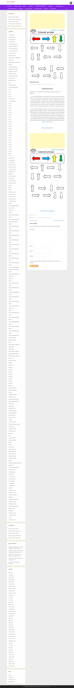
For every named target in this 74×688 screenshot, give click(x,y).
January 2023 (11, 609)
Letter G (10, 237)
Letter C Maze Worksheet (14, 219)
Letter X (10, 324)
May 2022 (11, 622)
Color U (10, 144)
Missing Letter (11, 346)
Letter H (10, 242)
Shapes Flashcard (12, 449)
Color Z (10, 155)
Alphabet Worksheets (13, 76)
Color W (10, 148)
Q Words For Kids (12, 428)
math (57, 106)
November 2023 (12, 588)
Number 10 (11, 367)
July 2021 (11, 643)
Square (10, 460)
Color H (10, 114)
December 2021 (12, 634)
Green (10, 189)
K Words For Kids (12, 198)
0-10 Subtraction (12, 37)
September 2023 (12, 593)
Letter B (10, 212)
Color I (10, 116)
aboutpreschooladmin (43, 84)
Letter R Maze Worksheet (14, 296)
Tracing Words (11, 483)
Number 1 (10, 362)
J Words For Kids (12, 196)
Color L (10, 123)
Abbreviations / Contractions (14, 57)
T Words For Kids (12, 469)
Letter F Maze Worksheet (14, 235)
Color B (10, 96)
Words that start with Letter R (15, 23)
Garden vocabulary (12, 182)
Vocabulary (50, 6)
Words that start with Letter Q (15, 26)
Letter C (10, 217)
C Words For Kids (12, 85)
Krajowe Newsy (12, 554)
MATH (10, 342)
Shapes (46, 8)
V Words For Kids (12, 492)
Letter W (10, 319)
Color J (10, 119)
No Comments (51, 84)
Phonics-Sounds (18, 6)
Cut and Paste (11, 162)
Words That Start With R (14, 21)
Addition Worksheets (13, 66)
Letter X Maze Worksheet (14, 326)
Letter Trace (11, 308)
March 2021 (11, 652)
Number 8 (11, 383)
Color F (10, 110)
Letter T (10, 303)
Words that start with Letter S (15, 19)
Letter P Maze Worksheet (14, 287)
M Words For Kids (12, 337)
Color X (10, 151)
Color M (10, 126)
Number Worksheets (13, 390)
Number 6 (11, 378)
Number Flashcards (12, 387)
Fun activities (11, 178)
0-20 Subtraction (12, 39)
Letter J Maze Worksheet (14, 253)
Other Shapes (11, 406)
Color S (10, 139)
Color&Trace (11, 158)
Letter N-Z (11, 278)
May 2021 (11, 647)
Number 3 (11, 371)
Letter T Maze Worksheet (14, 305)
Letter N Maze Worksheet (14, 274)
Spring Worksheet (12, 456)
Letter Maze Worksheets (14, 269)
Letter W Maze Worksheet (14, 321)
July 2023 (11, 597)
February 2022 (12, 629)
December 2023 (12, 586)
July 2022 (11, 618)
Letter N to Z (11, 276)
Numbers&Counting (13, 394)
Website (31, 256)
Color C (10, 103)
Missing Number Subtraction (14, 355)
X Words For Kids (12, 513)
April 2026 (11, 574)
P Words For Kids (12, 408)
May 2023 (11, 602)
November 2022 (12, 613)
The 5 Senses (11, 474)
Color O (10, 130)
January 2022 (11, 631)
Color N (10, 128)
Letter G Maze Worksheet (14, 239)
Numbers (31, 6)
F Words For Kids (12, 169)
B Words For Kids (12, 80)
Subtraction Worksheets (13, 467)
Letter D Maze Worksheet (14, 226)
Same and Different (13, 440)
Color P (10, 132)
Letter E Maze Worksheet (14, 230)
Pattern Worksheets (13, 410)
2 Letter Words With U (13, 48)
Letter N (10, 271)
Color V (10, 146)
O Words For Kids (12, 396)
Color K (10, 121)
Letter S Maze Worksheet (14, 301)
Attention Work (12, 78)
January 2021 (11, 656)
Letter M (10, 264)
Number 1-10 (11, 365)
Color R (10, 137)
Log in (10, 674)
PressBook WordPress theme (46, 686)
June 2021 (11, 645)
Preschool (9, 6)
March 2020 (11, 661)
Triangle (10, 487)
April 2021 (11, 650)
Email (31, 251)
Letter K (10, 255)
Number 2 (11, 369)
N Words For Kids (12, 360)
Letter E (10, 228)
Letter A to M (11, 208)
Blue (9, 82)
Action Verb (11, 60)
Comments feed (12, 679)
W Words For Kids (12, 503)
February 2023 (12, 606)
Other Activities (29, 8)
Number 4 (11, 374)
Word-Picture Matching (13, 506)
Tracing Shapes (12, 481)
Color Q (10, 135)
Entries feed (11, 677)
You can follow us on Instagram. (47, 210)
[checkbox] (71, 3)
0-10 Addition (11, 35)
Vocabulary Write (12, 501)
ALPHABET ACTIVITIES (40, 6)
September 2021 (12, 640)
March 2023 (11, 604)
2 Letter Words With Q (13, 46)
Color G (10, 112)
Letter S (10, 299)
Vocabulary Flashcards (13, 499)
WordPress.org (12, 681)
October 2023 (11, 590)
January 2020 (11, 666)
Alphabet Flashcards (13, 71)
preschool (47, 217)
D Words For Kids (12, 164)
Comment (32, 229)
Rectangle (11, 433)
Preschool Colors (12, 421)
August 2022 (11, 615)
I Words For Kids (12, 194)
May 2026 (11, 572)
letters (54, 112)
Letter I (10, 246)
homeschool (43, 217)
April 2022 (11, 625)
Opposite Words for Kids (14, 399)
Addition (10, 64)
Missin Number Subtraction (14, 344)
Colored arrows (37, 217)
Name (31, 246)
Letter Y (10, 328)
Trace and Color (12, 476)
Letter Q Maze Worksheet (14, 292)
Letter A (10, 203)
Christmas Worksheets (12, 8)
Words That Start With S (14, 16)
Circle (10, 89)
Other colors (11, 403)
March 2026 (11, 577)
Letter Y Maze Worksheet (14, 330)
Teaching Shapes (12, 472)
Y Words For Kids (12, 515)
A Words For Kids (12, 55)
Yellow (10, 517)
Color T (10, 142)
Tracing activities (12, 478)
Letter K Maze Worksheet (14, 258)
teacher (50, 217)
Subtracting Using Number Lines (15, 462)
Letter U (10, 310)
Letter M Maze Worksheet (14, 267)
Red (9, 435)
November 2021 (12, 636)
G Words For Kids (12, 180)
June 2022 (11, 620)
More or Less (11, 358)
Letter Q (10, 289)
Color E (10, 107)
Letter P (10, 285)
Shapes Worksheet (12, 451)
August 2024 (11, 581)
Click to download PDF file (47, 127)
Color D (10, 105)
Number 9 (11, 385)
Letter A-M (11, 210)
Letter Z (10, 333)
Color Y (10, 153)
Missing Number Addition (14, 351)
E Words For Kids (12, 167)
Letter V (10, 315)
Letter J (10, 251)
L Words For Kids (12, 201)
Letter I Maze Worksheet (14, 248)
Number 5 (11, 376)
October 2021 (11, 638)
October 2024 (11, 579)
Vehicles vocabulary (13, 494)
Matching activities (12, 340)
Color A (10, 94)
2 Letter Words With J (13, 44)
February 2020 (12, 663)
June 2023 (11, 600)
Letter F (10, 233)
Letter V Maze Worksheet (14, 317)
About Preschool (11, 1)
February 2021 (11, 654)
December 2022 (12, 611)
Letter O (10, 280)
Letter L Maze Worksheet (14, 262)
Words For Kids (38, 8)
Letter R (10, 294)
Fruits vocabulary (12, 176)
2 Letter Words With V (13, 50)
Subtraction (11, 465)
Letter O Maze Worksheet (14, 283)
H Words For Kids (12, 192)
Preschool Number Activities (14, 424)
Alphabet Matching (12, 73)
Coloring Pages (59, 6)
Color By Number (12, 101)
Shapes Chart (11, 447)
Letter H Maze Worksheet (14, 244)
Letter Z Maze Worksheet (14, 335)
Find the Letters (12, 171)
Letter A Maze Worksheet (14, 205)
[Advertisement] (47, 21)
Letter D (10, 223)
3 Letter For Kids (12, 53)
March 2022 (11, 627)
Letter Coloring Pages (13, 221)
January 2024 (11, 584)
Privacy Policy (53, 8)
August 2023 (11, 595)
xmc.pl (10, 558)
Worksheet (11, 510)
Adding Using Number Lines (14, 62)
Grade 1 (24, 6)
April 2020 (11, 659)
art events (33, 217)
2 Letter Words (12, 41)
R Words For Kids (12, 431)
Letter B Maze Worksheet (14, 214)
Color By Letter (12, 98)
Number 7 (11, 381)
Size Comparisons (12, 453)
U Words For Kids (12, 490)
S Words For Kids (12, 437)
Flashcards (20, 8)
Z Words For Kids (12, 519)
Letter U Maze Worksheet (14, 312)
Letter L (10, 260)
